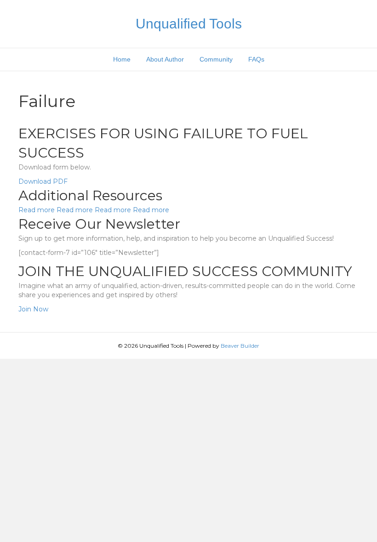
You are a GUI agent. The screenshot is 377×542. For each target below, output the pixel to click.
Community (216, 59)
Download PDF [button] (43, 181)
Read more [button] (37, 210)
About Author (165, 59)
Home (122, 59)
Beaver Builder (240, 345)
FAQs (256, 59)
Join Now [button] (33, 309)
